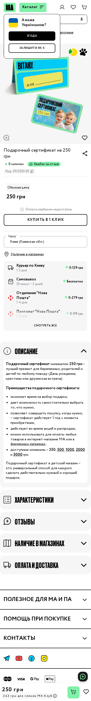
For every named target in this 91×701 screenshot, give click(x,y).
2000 (80, 449)
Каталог (30, 7)
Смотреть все (45, 326)
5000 (17, 454)
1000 (70, 449)
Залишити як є (32, 48)
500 (60, 449)
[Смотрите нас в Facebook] (31, 658)
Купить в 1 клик (45, 220)
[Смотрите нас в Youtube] (18, 658)
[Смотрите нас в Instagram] (44, 658)
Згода (32, 36)
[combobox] (45, 242)
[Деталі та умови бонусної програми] (54, 696)
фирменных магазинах (27, 444)
